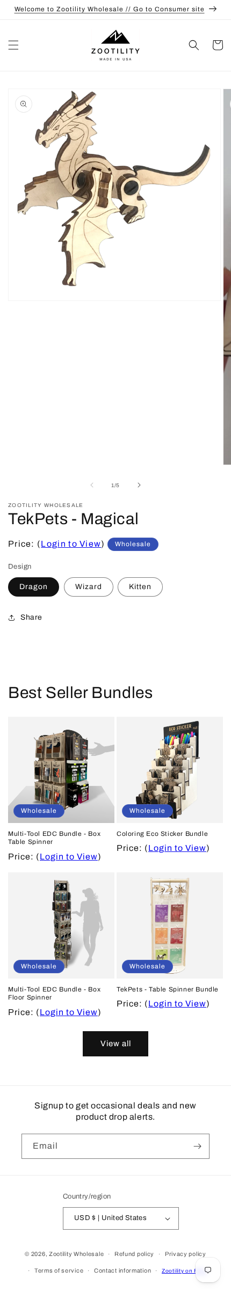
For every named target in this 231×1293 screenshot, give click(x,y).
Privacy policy (185, 1254)
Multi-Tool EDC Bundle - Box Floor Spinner (54, 994)
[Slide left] (92, 485)
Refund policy (134, 1254)
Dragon (33, 587)
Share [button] (31, 617)
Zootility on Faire (184, 1271)
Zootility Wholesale (76, 1254)
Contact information (122, 1270)
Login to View (71, 543)
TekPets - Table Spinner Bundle (168, 989)
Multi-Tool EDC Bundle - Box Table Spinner (54, 838)
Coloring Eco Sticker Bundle (162, 833)
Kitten (140, 587)
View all (115, 1043)
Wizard (88, 587)
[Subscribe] (197, 1146)
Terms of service (58, 1270)
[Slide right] (139, 485)
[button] (13, 45)
